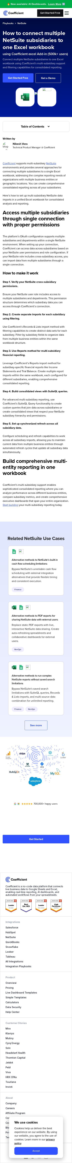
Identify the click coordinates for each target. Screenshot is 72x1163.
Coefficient (9, 163)
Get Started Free (50, 13)
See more (36, 725)
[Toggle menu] (67, 13)
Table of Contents (32, 126)
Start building (10, 505)
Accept (36, 1150)
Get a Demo (48, 78)
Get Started (36, 839)
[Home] (13, 13)
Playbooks (8, 23)
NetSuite (21, 23)
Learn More (54, 4)
